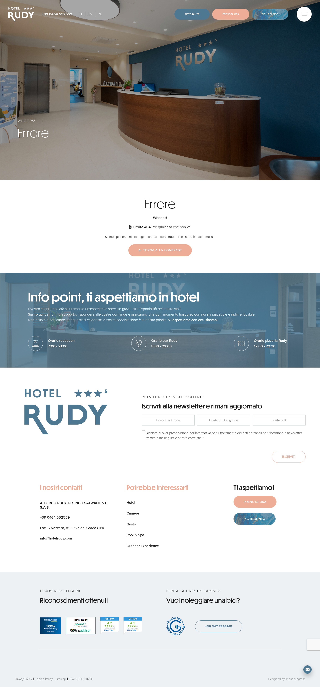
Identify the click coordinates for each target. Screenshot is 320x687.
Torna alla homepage (162, 250)
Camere (132, 513)
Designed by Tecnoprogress (286, 679)
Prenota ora (230, 14)
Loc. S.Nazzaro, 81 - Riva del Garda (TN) (72, 528)
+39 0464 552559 (57, 14)
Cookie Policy (44, 679)
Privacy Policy (23, 679)
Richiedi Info (270, 14)
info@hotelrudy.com (56, 538)
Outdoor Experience (142, 546)
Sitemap (61, 679)
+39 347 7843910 (218, 626)
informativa (203, 432)
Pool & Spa (135, 535)
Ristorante (192, 14)
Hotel (130, 502)
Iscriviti (288, 456)
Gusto (131, 524)
